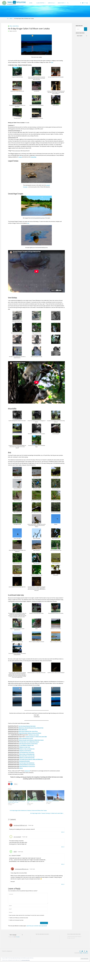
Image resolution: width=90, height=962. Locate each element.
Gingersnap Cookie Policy (25, 960)
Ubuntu (21, 768)
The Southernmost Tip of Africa (26, 752)
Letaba (20, 157)
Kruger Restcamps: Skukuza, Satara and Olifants (30, 733)
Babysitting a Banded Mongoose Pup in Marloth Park (31, 728)
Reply (63, 832)
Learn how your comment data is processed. (36, 925)
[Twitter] (83, 3)
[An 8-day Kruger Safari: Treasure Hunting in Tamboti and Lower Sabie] (17, 795)
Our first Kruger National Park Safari (27, 726)
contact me (27, 770)
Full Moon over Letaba (33, 734)
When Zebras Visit (23, 729)
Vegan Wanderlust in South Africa (27, 766)
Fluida (80, 952)
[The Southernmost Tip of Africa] (55, 795)
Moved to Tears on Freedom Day (26, 748)
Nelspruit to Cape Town (24, 747)
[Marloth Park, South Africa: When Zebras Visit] (36, 795)
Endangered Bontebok (24, 761)
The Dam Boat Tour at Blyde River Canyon (29, 741)
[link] (68, 3)
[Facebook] (81, 3)
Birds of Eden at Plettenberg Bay (26, 754)
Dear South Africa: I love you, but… (27, 755)
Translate (18, 936)
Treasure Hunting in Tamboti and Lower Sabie (36, 736)
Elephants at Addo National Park (27, 757)
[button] (17, 73)
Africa (11, 18)
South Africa (16, 26)
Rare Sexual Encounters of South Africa (28, 743)
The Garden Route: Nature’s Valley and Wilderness (31, 759)
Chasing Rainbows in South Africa (27, 764)
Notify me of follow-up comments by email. (19, 917)
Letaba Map (33, 157)
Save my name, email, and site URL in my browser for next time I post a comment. (26, 915)
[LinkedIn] (87, 3)
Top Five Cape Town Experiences (26, 763)
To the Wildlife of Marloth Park (26, 745)
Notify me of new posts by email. (16, 920)
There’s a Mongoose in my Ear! (26, 738)
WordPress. (85, 952)
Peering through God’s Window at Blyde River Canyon (31, 740)
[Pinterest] (85, 3)
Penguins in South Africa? (25, 750)
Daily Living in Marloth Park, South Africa (28, 731)
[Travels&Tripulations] (4, 2)
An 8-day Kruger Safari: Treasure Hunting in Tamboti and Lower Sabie (16, 801)
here (52, 62)
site (28, 223)
